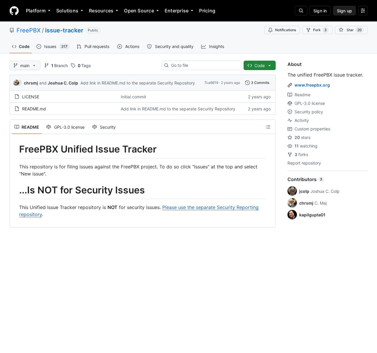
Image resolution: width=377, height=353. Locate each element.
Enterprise (176, 11)
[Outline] (268, 127)
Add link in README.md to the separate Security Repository (137, 82)
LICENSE (30, 96)
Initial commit (133, 96)
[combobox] (203, 65)
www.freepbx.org (312, 84)
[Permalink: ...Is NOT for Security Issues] (15, 190)
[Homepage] (14, 10)
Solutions (67, 11)
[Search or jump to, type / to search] (301, 10)
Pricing (207, 11)
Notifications (285, 30)
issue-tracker (64, 30)
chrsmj (31, 82)
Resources (101, 11)
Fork (320, 30)
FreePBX (28, 30)
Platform (36, 11)
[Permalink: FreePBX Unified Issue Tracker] (15, 149)
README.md (34, 108)
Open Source (139, 11)
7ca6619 (211, 82)
